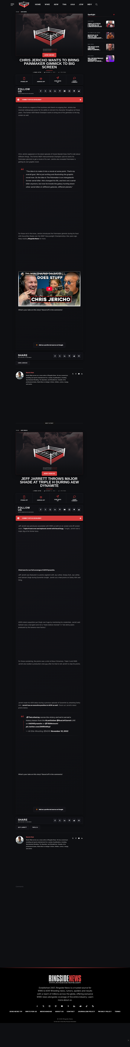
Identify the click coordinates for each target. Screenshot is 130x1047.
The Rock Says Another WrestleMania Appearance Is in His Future (94, 48)
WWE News (91, 44)
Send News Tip (16, 1011)
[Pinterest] (60, 91)
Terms (117, 1011)
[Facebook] (41, 91)
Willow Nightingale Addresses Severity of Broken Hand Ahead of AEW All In (95, 60)
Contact (71, 1011)
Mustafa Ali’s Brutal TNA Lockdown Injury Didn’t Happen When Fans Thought (95, 37)
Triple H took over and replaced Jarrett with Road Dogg (43, 528)
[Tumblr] (68, 1006)
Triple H (35, 827)
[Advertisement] (31, 257)
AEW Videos (24, 430)
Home (38, 4)
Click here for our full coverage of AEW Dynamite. (36, 570)
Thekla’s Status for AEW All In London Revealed (95, 25)
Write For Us (31, 1011)
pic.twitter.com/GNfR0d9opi (38, 727)
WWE (47, 4)
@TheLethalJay (33, 717)
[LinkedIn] (55, 91)
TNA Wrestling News (94, 32)
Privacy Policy (105, 1011)
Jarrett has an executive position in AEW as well (40, 705)
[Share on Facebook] (55, 356)
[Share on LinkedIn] (64, 356)
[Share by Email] (79, 356)
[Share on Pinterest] (69, 356)
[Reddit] (79, 91)
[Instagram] (69, 91)
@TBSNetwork (51, 724)
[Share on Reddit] (74, 356)
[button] (96, 4)
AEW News (24, 11)
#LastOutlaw (50, 720)
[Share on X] (60, 356)
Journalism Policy (86, 1011)
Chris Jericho (22, 363)
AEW (56, 4)
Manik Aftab (37, 72)
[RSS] (93, 1006)
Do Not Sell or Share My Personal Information (65, 1021)
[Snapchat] (74, 91)
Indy (89, 4)
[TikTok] (86, 1006)
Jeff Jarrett (22, 827)
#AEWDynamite (35, 724)
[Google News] (50, 91)
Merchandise (46, 1011)
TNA (64, 4)
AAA (72, 4)
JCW (81, 4)
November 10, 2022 (59, 731)
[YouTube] (64, 91)
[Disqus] (49, 916)
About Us (59, 1011)
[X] (45, 91)
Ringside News (33, 239)
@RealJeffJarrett (64, 720)
